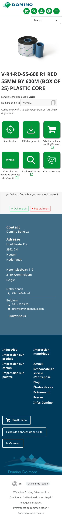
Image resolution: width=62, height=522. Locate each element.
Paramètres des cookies (31, 513)
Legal (48, 497)
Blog (36, 382)
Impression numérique (41, 351)
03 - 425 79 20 (20, 304)
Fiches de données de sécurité (24, 432)
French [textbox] (45, 20)
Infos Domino (43, 402)
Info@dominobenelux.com (27, 308)
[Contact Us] (51, 160)
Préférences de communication (30, 507)
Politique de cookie (30, 502)
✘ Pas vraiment (40, 208)
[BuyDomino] (26, 11)
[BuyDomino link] (51, 129)
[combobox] (46, 20)
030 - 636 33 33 (21, 292)
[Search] (34, 11)
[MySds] (10, 160)
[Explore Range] (31, 160)
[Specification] (10, 129)
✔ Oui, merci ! (19, 208)
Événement (41, 392)
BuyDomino (19, 420)
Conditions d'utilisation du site (26, 497)
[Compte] (41, 11)
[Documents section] (31, 129)
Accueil (38, 364)
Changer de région (38, 483)
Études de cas (43, 387)
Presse (38, 397)
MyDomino (13, 443)
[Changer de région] (49, 11)
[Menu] (56, 11)
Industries (9, 349)
